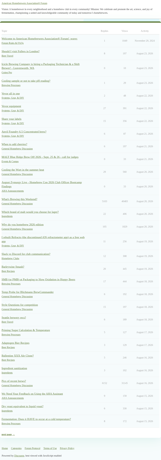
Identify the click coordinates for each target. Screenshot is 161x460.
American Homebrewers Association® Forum (24, 3)
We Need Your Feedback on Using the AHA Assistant (32, 393)
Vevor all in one (11, 93)
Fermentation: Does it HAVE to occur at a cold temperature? (36, 419)
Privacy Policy (67, 448)
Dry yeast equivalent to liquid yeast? (22, 406)
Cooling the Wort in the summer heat (23, 169)
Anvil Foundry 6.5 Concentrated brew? (24, 131)
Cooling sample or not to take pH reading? (26, 80)
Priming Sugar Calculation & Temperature (26, 330)
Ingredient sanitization (14, 368)
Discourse (19, 455)
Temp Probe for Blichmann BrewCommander (28, 292)
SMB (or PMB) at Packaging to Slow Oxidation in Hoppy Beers (38, 279)
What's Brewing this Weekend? (19, 199)
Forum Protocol (32, 448)
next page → (8, 434)
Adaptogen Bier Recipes (15, 342)
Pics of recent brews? (14, 381)
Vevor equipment (11, 106)
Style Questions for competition (20, 304)
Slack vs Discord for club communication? (26, 254)
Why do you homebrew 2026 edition (23, 224)
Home (5, 448)
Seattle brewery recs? (14, 317)
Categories (16, 448)
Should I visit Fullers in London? (20, 51)
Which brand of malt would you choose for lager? (30, 211)
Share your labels (11, 118)
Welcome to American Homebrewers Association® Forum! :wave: (40, 38)
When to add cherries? (14, 144)
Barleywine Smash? (13, 266)
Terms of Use (50, 448)
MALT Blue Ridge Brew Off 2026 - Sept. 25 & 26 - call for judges (40, 157)
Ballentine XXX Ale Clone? (18, 355)
